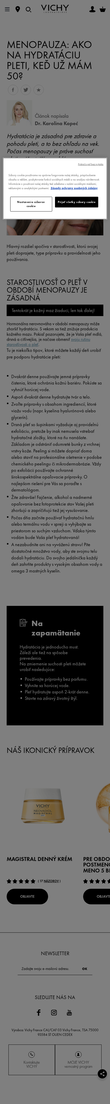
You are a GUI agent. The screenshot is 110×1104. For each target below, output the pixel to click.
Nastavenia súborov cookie (31, 204)
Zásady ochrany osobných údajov (74, 188)
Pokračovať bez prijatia (90, 164)
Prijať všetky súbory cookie (76, 201)
